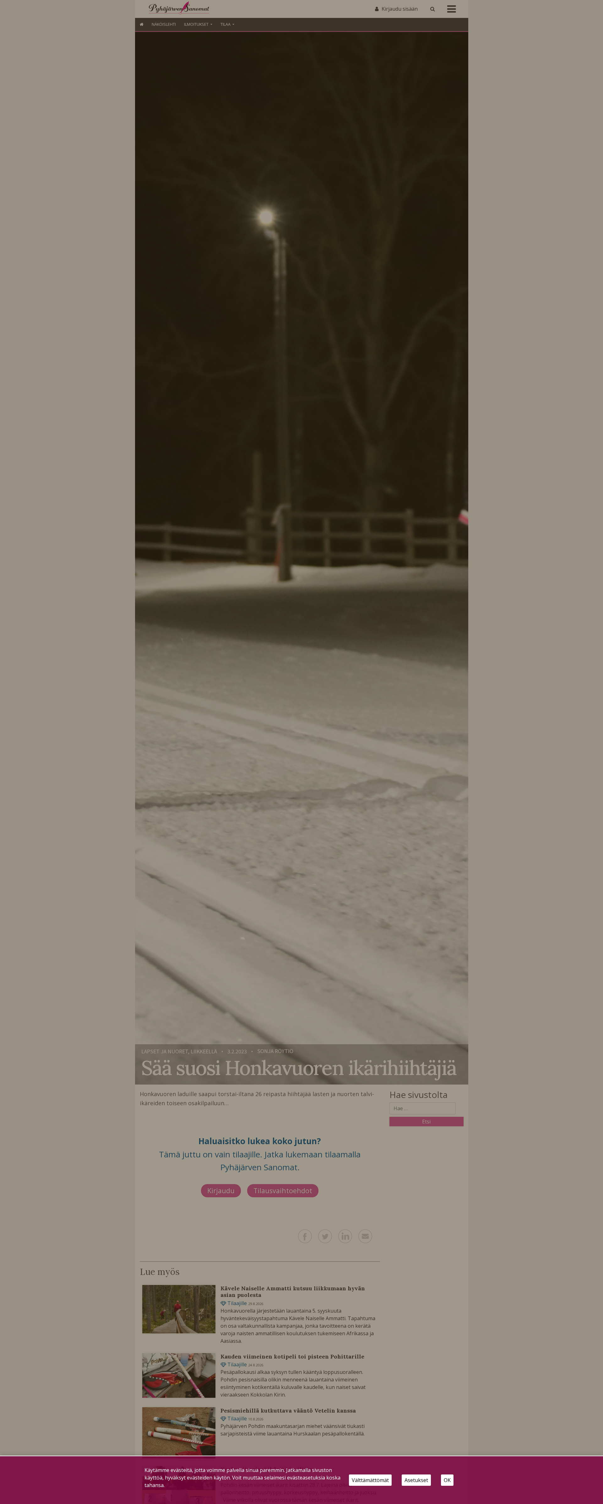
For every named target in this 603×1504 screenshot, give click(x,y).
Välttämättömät (370, 1480)
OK (447, 1480)
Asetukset (416, 1480)
